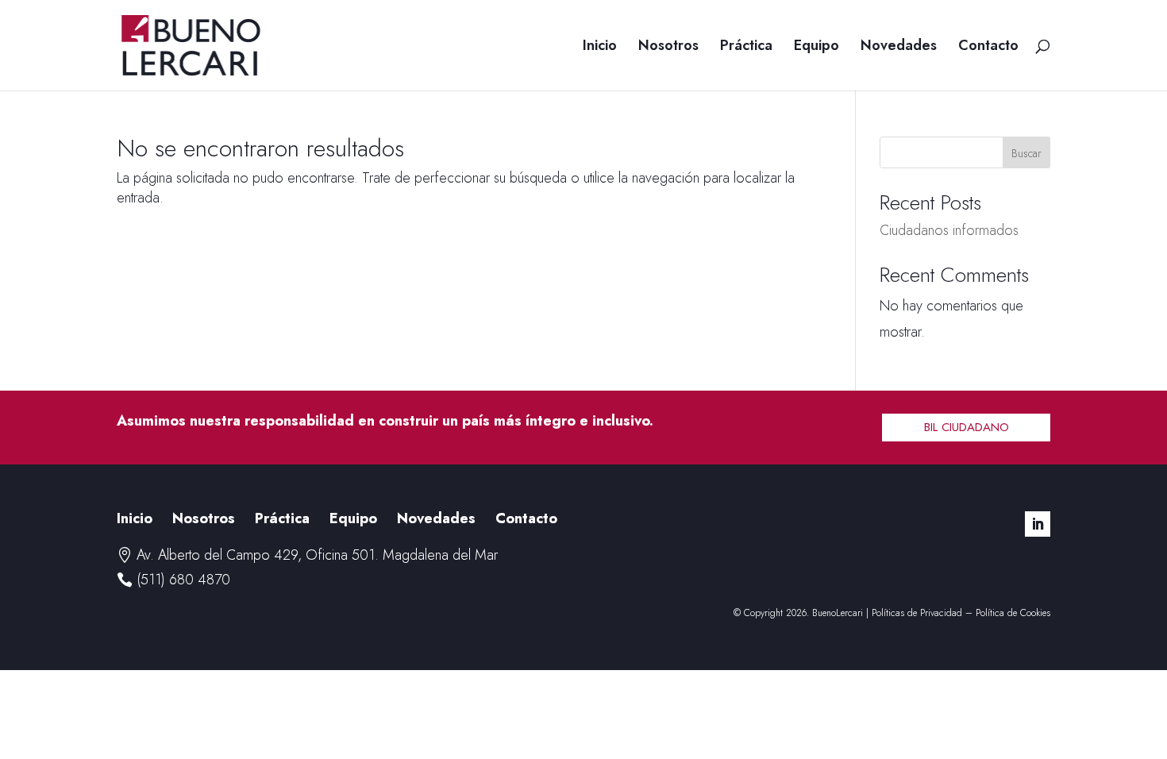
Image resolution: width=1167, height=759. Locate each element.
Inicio (600, 48)
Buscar (1026, 153)
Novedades (899, 48)
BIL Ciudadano (966, 427)
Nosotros (668, 48)
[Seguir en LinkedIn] (1037, 524)
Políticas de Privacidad (917, 613)
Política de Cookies (1013, 613)
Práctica (746, 48)
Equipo (816, 48)
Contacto (988, 48)
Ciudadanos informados (949, 230)
